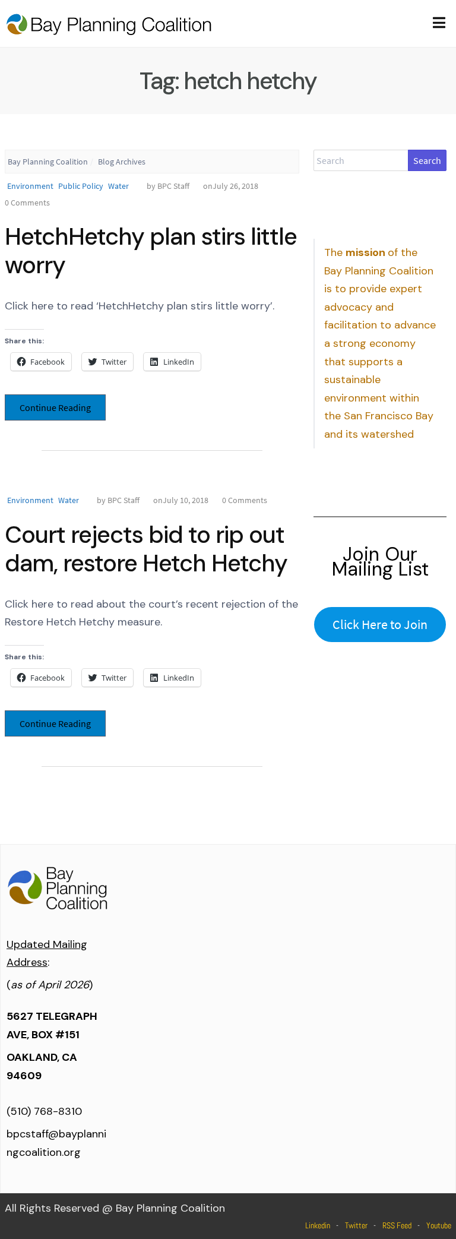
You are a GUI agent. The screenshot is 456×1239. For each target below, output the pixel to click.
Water (118, 186)
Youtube (438, 1225)
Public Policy (80, 186)
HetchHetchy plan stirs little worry (151, 250)
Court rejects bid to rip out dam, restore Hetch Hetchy (146, 549)
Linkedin (317, 1225)
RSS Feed (396, 1225)
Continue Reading (55, 407)
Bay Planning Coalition (48, 161)
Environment (30, 186)
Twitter (356, 1225)
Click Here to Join (380, 624)
